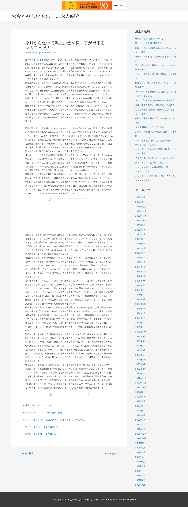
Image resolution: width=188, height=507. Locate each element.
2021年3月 (140, 475)
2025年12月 (141, 211)
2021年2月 (140, 480)
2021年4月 (140, 471)
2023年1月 (140, 373)
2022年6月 (140, 406)
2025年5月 (140, 243)
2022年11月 (140, 382)
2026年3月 (140, 197)
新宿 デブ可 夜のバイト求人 (149, 162)
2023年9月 (140, 336)
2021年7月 (140, 457)
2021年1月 (140, 485)
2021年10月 (140, 443)
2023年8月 (140, 341)
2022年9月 (140, 392)
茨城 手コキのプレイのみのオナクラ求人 (155, 105)
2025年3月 (140, 253)
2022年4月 (140, 415)
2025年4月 (140, 248)
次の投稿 (111, 453)
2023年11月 (140, 327)
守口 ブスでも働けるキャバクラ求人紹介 (155, 100)
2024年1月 (140, 318)
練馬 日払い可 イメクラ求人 (39, 405)
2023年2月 (140, 369)
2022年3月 (140, 420)
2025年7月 (140, 234)
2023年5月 (140, 355)
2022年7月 (140, 401)
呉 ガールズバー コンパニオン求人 (42, 427)
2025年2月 (140, 257)
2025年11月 (140, 215)
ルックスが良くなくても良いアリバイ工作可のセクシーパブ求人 (55, 419)
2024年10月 (141, 276)
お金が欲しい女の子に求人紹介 (45, 16)
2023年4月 (140, 359)
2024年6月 (140, 294)
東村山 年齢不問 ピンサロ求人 (40, 434)
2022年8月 (140, 396)
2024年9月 (140, 280)
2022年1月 (140, 429)
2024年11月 (140, 271)
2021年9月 (140, 447)
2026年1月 (140, 206)
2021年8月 (140, 452)
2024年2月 (140, 313)
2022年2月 (140, 424)
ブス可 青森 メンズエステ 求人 (149, 127)
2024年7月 (140, 290)
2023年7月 (140, 345)
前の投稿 (27, 453)
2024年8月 (140, 285)
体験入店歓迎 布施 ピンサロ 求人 (150, 38)
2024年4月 (140, 304)
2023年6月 (140, 350)
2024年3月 (140, 308)
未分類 (28, 52)
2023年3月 (140, 364)
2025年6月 (140, 239)
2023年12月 (141, 322)
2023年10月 (141, 331)
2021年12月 (140, 434)
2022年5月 (140, 410)
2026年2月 (140, 202)
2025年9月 (140, 225)
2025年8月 (140, 229)
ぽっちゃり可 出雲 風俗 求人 (148, 43)
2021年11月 (140, 438)
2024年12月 (141, 267)
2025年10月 (141, 220)
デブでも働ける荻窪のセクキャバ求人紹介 (155, 158)
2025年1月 (140, 262)
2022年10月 (141, 387)
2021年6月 (140, 461)
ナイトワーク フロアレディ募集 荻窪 (43, 412)
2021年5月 (140, 466)
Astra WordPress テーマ (124, 499)
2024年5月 (140, 299)
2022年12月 (141, 378)
